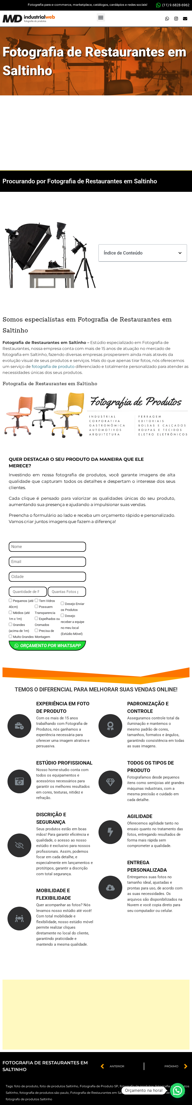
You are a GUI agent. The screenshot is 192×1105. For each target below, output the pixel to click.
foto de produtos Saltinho (59, 1086)
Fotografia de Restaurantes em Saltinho (100, 1093)
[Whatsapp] (167, 18)
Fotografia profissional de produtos (158, 1093)
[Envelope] (185, 18)
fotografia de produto (53, 366)
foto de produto (26, 1086)
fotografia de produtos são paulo (44, 1093)
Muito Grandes (23, 637)
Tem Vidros (47, 601)
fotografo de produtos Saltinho (29, 1099)
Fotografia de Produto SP (99, 1086)
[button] (101, 17)
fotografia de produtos (137, 1086)
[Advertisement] (96, 133)
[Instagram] (176, 18)
